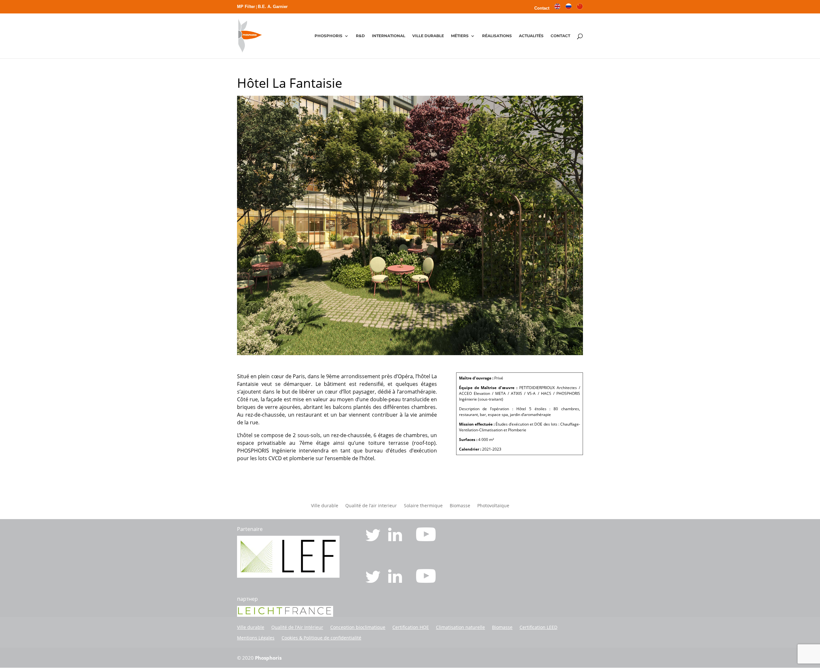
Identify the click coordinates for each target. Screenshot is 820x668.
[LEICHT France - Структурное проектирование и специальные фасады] (285, 614)
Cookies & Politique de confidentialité (321, 638)
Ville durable (324, 506)
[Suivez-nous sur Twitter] (373, 539)
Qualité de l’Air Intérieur (297, 627)
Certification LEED (538, 627)
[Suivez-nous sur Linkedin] (395, 539)
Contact (541, 8)
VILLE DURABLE (428, 36)
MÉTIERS (460, 36)
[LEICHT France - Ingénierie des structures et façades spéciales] (288, 575)
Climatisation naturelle (460, 627)
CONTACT (560, 36)
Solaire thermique (423, 506)
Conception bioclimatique (357, 627)
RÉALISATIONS (497, 36)
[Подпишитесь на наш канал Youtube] (426, 580)
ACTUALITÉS (531, 36)
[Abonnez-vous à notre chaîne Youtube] (426, 539)
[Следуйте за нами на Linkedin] (395, 580)
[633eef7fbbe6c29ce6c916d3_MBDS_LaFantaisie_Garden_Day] (410, 353)
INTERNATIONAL (388, 36)
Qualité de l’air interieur (371, 506)
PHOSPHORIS (328, 36)
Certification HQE (410, 627)
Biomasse (460, 506)
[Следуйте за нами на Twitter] (373, 580)
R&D (360, 36)
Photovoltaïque (493, 506)
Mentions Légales (256, 638)
